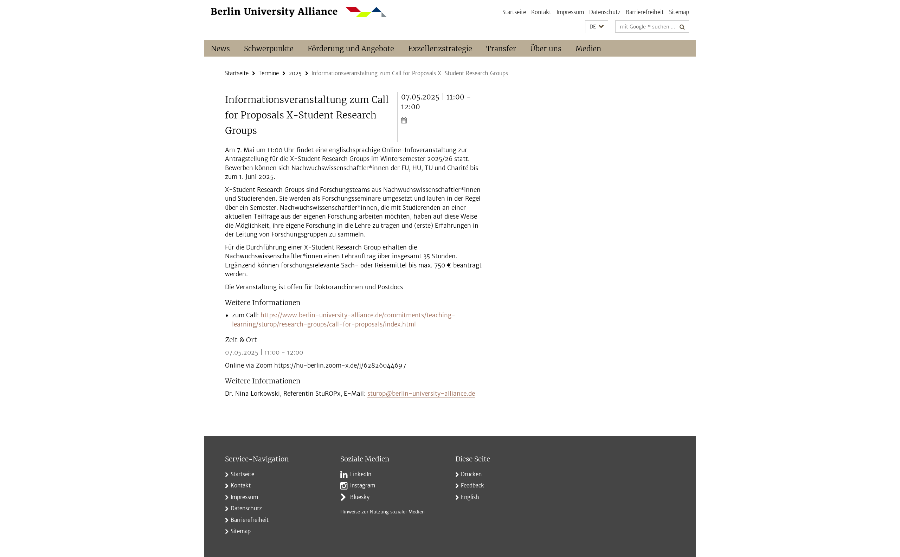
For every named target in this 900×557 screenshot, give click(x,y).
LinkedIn (360, 474)
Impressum (570, 12)
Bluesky (359, 497)
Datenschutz (605, 12)
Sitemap (679, 12)
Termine (268, 73)
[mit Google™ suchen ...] (682, 26)
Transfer (501, 48)
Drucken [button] (471, 474)
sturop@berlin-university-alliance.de (421, 393)
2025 (295, 73)
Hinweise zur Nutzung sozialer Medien (382, 512)
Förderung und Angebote (351, 48)
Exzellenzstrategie (440, 48)
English (470, 497)
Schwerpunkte (269, 48)
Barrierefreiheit (645, 12)
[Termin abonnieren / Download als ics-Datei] (442, 120)
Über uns (545, 48)
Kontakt (541, 12)
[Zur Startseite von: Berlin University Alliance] (299, 12)
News (220, 48)
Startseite (514, 12)
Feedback (472, 485)
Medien (588, 48)
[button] (596, 26)
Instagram (362, 485)
